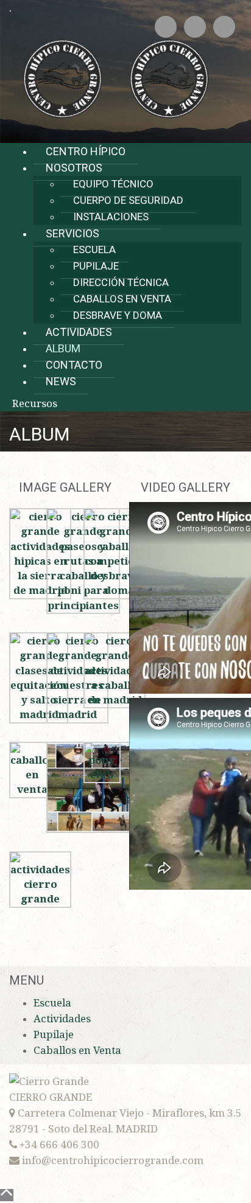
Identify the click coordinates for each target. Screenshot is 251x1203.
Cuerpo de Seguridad (128, 200)
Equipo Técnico (113, 184)
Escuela (94, 249)
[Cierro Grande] (115, 78)
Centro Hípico (85, 151)
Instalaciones (111, 217)
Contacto (74, 364)
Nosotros (74, 167)
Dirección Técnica (121, 282)
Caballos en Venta (122, 299)
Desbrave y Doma (117, 315)
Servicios (72, 233)
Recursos (34, 403)
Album (63, 348)
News (61, 381)
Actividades (79, 332)
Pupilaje (96, 266)
